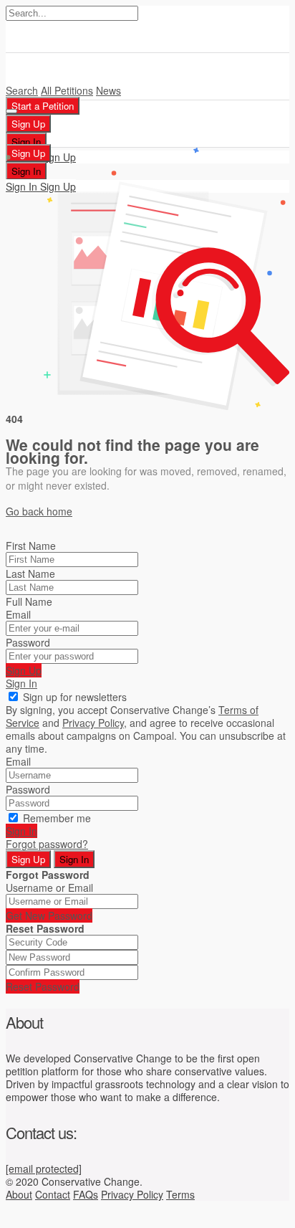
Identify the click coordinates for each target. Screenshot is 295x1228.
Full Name (29, 601)
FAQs (85, 1194)
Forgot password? (47, 844)
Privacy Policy (132, 1194)
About (19, 1194)
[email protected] (44, 1168)
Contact (52, 1194)
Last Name (30, 573)
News (108, 90)
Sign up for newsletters (75, 697)
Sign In (21, 683)
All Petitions (67, 90)
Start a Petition (42, 106)
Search (22, 90)
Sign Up (24, 670)
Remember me (57, 818)
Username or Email (49, 887)
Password (28, 642)
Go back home (39, 511)
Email (18, 614)
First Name (31, 545)
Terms (180, 1194)
